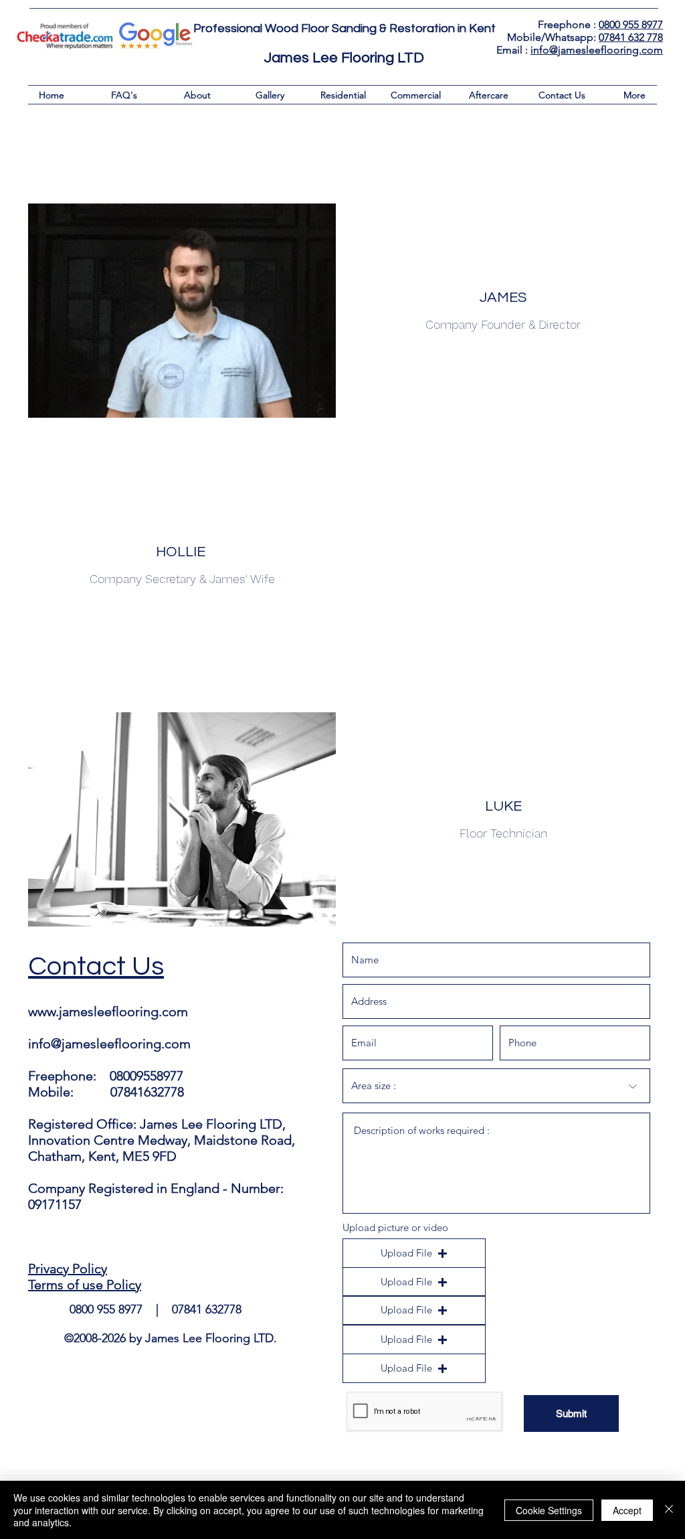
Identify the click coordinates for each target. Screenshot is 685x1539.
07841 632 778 (631, 37)
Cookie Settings (549, 1510)
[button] (414, 1253)
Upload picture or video (395, 1227)
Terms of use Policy (84, 1285)
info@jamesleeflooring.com (596, 50)
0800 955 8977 (631, 24)
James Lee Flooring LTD (344, 58)
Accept (627, 1510)
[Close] (669, 1509)
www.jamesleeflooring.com (108, 1011)
